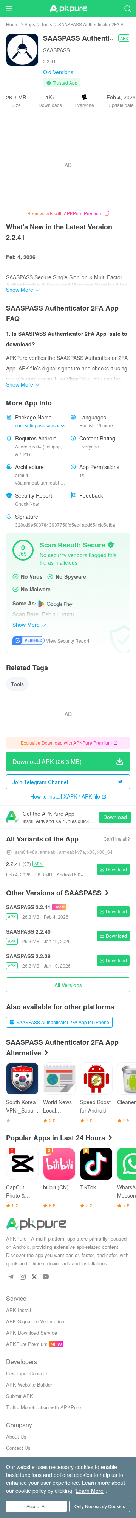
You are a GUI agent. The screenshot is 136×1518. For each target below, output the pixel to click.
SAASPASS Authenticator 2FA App (93, 24)
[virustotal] (110, 544)
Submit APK (19, 1395)
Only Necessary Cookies (99, 1506)
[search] (127, 8)
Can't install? (117, 838)
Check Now (27, 503)
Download (115, 817)
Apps (30, 24)
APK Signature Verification (35, 1321)
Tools (46, 24)
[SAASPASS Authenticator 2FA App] (22, 49)
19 (82, 475)
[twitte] (34, 1277)
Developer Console (26, 1373)
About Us (16, 1436)
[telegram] (10, 1277)
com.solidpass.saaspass (40, 425)
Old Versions (58, 72)
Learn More (90, 1490)
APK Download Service (31, 1332)
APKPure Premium (27, 1343)
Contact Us (18, 1447)
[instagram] (22, 1277)
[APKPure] (68, 8)
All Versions (68, 985)
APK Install (18, 1310)
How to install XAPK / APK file (65, 796)
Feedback (91, 495)
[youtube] (46, 1277)
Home (12, 24)
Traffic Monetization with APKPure (43, 1407)
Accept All (36, 1506)
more (107, 425)
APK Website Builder (29, 1384)
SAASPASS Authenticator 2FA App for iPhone (62, 1022)
